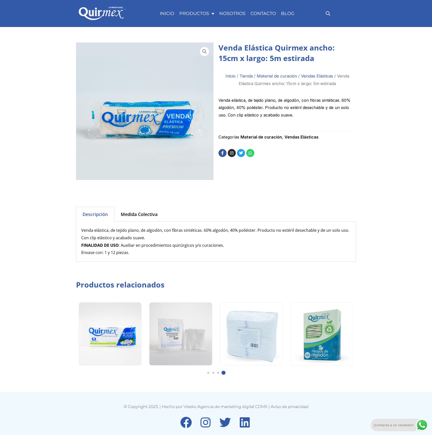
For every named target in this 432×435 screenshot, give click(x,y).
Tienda (246, 76)
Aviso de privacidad (289, 406)
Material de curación (277, 76)
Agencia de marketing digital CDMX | (234, 406)
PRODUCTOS (194, 13)
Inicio (231, 76)
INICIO (167, 13)
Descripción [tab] (95, 214)
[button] (204, 51)
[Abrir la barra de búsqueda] (328, 13)
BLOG (287, 13)
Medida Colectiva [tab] (139, 214)
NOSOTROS (232, 13)
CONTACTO (263, 13)
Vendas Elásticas (317, 76)
